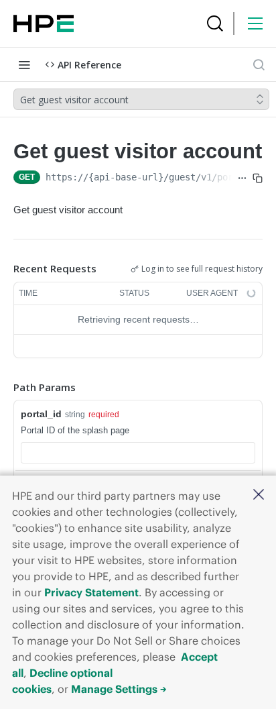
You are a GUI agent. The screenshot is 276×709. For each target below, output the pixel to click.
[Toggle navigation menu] (24, 64)
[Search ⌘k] (258, 64)
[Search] (215, 23)
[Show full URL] (242, 178)
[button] (258, 495)
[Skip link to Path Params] (4, 387)
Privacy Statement (91, 592)
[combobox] (138, 452)
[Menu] (255, 23)
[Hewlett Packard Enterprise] (43, 23)
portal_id (41, 413)
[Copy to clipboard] (258, 178)
